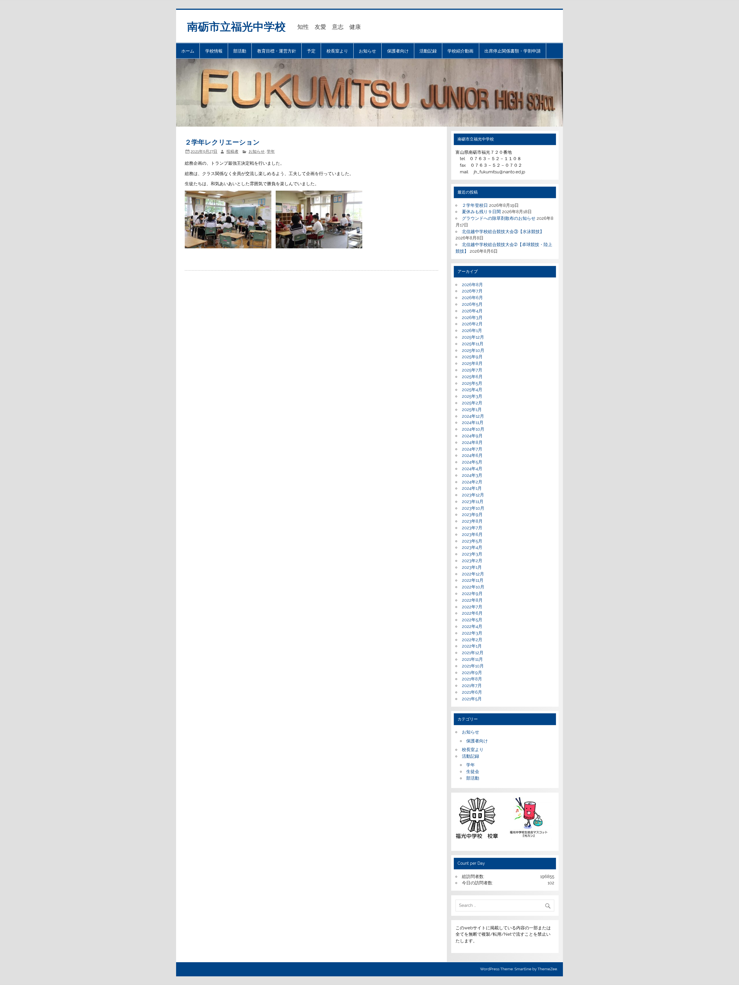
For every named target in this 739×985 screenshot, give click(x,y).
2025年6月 (472, 376)
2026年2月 (472, 324)
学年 (271, 151)
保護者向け (398, 51)
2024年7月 (472, 449)
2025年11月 (473, 343)
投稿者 (232, 151)
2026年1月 (472, 330)
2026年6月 (472, 297)
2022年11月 (473, 580)
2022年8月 (472, 600)
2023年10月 (473, 508)
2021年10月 (473, 666)
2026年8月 (472, 284)
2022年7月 (472, 606)
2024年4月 (472, 468)
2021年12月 (473, 652)
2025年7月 (472, 370)
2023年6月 (472, 534)
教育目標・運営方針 (276, 51)
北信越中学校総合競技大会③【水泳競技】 (503, 231)
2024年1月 (472, 488)
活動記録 (428, 51)
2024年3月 (472, 475)
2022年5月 (472, 619)
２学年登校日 (475, 205)
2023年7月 (472, 527)
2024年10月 (473, 429)
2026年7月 (472, 291)
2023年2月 (472, 560)
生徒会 (472, 771)
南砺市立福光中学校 (236, 26)
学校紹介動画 (460, 51)
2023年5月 (472, 541)
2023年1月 (472, 567)
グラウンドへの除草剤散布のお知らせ (498, 218)
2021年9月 (472, 672)
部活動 (239, 51)
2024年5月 (472, 462)
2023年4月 (472, 547)
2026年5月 (472, 304)
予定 (311, 51)
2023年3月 (472, 554)
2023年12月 (473, 495)
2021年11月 (472, 659)
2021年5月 (472, 698)
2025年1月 (472, 409)
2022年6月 (472, 613)
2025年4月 (472, 389)
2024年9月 (472, 435)
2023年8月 (472, 521)
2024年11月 (473, 422)
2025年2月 (472, 403)
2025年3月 (472, 396)
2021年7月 (472, 685)
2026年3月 (472, 317)
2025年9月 (472, 356)
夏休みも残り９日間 (481, 211)
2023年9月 (472, 514)
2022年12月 (473, 574)
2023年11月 (473, 501)
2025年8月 (472, 363)
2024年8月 (472, 442)
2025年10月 (473, 350)
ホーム (187, 51)
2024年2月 (472, 482)
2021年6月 (472, 692)
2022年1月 (472, 646)
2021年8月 (472, 679)
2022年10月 (473, 587)
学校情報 (214, 51)
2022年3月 (472, 633)
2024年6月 (472, 455)
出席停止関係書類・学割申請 (512, 51)
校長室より (337, 51)
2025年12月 (473, 337)
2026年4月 (472, 311)
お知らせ (367, 51)
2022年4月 (472, 626)
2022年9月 (472, 593)
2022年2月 (472, 639)
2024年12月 (473, 416)
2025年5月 (472, 383)
